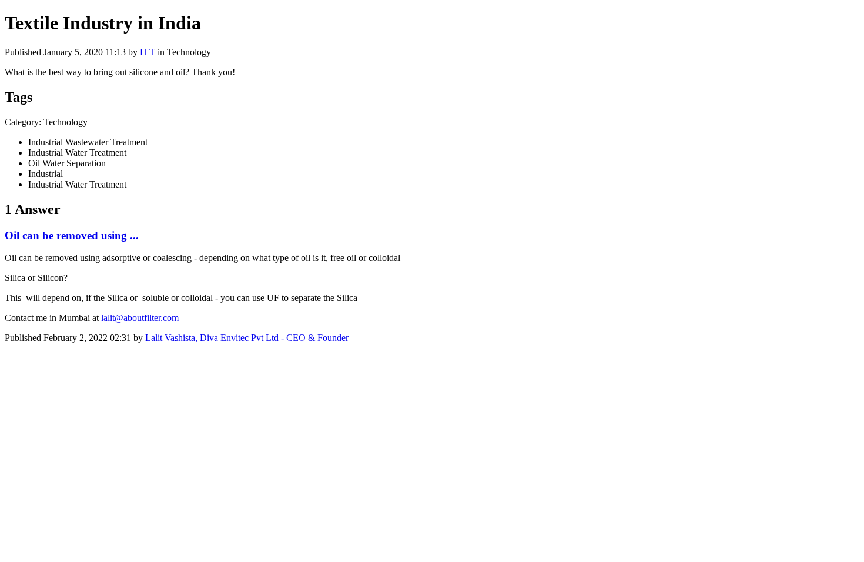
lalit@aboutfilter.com (140, 318)
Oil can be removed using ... (72, 235)
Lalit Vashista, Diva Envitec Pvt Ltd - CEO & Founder (247, 338)
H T (147, 52)
